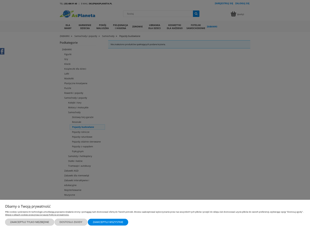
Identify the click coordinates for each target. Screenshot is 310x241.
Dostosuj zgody (71, 222)
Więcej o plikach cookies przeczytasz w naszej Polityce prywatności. (37, 214)
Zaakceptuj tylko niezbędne (29, 222)
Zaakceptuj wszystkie (108, 222)
